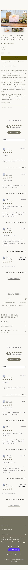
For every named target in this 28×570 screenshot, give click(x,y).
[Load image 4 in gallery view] (18, 30)
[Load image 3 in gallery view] (14, 30)
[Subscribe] (26, 534)
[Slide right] (26, 30)
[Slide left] (2, 30)
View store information (9, 66)
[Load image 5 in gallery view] (21, 30)
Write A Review (14, 132)
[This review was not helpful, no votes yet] (23, 168)
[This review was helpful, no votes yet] (21, 168)
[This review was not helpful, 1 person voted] (24, 251)
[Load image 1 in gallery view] (6, 30)
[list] (14, 303)
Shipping (3, 49)
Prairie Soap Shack (12, 559)
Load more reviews (14, 278)
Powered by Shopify (14, 561)
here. (24, 541)
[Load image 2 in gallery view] (10, 30)
